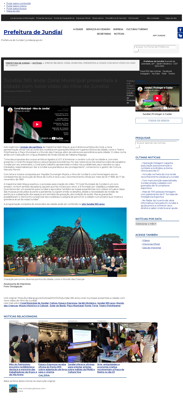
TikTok (159, 28)
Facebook (167, 71)
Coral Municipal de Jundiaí (34, 303)
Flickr (173, 28)
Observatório (98, 18)
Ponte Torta (91, 305)
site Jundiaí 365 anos (93, 204)
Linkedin (168, 28)
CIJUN (130, 93)
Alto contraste (153, 18)
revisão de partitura (31, 147)
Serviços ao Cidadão (98, 29)
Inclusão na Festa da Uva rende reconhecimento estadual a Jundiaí (160, 175)
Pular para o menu (16, 6)
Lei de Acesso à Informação (22, 18)
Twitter (171, 73)
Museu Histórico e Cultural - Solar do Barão (42, 305)
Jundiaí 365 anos (106, 303)
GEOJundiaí (133, 18)
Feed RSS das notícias (150, 71)
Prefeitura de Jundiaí (33, 32)
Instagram (154, 28)
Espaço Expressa (67, 303)
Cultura (53, 303)
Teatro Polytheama (109, 305)
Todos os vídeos (158, 120)
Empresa (118, 29)
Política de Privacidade (131, 99)
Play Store (172, 35)
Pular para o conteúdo (18, 3)
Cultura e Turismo (137, 29)
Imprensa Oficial (83, 18)
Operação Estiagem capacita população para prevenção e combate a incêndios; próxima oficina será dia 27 (157, 167)
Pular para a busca (16, 8)
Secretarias (104, 34)
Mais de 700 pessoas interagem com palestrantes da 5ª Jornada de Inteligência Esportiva (159, 194)
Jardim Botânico (87, 303)
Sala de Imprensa (151, 247)
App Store (168, 35)
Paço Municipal (75, 305)
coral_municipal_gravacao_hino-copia (32, 388)
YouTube (164, 28)
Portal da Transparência (64, 18)
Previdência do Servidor (116, 18)
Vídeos (146, 240)
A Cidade (78, 29)
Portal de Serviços (44, 18)
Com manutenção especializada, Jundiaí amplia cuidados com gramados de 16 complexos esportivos (159, 184)
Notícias (119, 34)
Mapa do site (13, 11)
